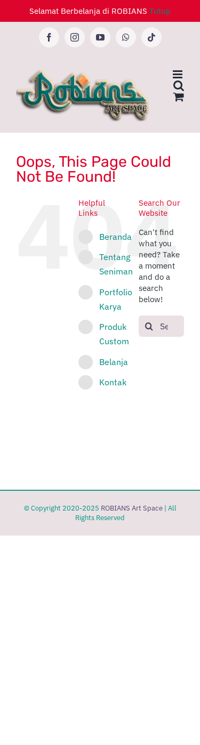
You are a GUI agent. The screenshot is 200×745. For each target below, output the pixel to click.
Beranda (115, 236)
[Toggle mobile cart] (178, 96)
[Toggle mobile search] (178, 85)
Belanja (113, 362)
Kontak (112, 382)
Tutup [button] (160, 11)
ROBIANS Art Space (132, 508)
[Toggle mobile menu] (178, 74)
